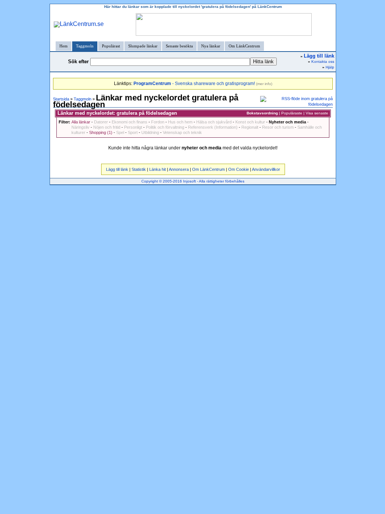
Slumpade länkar (143, 46)
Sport (133, 132)
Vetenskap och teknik (182, 132)
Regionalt (249, 127)
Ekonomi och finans (129, 122)
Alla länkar (80, 122)
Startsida (61, 99)
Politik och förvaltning (165, 127)
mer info (264, 84)
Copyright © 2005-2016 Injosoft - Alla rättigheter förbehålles (192, 181)
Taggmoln (85, 46)
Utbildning (150, 132)
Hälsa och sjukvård (214, 122)
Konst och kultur (250, 122)
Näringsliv (80, 127)
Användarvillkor (266, 169)
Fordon (157, 122)
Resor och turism (278, 127)
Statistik (139, 169)
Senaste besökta (179, 46)
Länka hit (157, 169)
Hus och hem (180, 122)
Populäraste (291, 113)
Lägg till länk (117, 169)
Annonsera (179, 169)
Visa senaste (317, 113)
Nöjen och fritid (106, 127)
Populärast (111, 46)
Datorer (101, 122)
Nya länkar (210, 46)
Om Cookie (238, 169)
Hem (63, 46)
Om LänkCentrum (244, 46)
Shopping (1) (100, 132)
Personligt (133, 127)
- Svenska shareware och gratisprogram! (194, 83)
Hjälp (330, 67)
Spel (120, 132)
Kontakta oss (322, 61)
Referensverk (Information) (213, 127)
